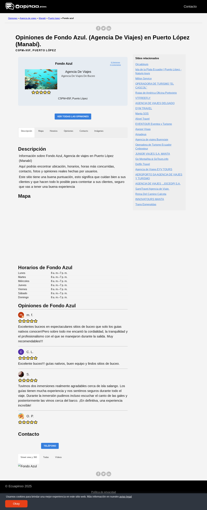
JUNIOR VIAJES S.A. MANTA (152, 154)
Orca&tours (141, 64)
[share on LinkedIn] (108, 30)
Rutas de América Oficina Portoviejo (156, 93)
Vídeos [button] (58, 457)
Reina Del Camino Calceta (150, 194)
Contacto (190, 6)
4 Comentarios (115, 65)
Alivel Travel (142, 119)
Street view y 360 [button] (29, 457)
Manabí (42, 18)
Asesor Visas (143, 129)
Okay (16, 503)
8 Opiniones (115, 62)
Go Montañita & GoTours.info (151, 159)
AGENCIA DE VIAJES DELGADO (154, 103)
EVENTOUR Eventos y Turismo (153, 124)
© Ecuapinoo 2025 (18, 486)
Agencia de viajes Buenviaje (151, 139)
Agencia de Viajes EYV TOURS (153, 169)
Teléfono (50, 445)
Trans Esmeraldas (145, 204)
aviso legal (125, 496)
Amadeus (140, 134)
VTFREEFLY (143, 98)
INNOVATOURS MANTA (149, 199)
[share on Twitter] (103, 30)
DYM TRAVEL (143, 108)
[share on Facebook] (98, 30)
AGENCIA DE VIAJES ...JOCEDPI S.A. (157, 183)
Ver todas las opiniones (73, 116)
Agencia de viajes (28, 18)
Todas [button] (46, 457)
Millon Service (143, 78)
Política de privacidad (103, 492)
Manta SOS (142, 113)
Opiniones (12, 18)
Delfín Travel (142, 164)
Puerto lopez (54, 18)
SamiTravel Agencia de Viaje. (152, 189)
